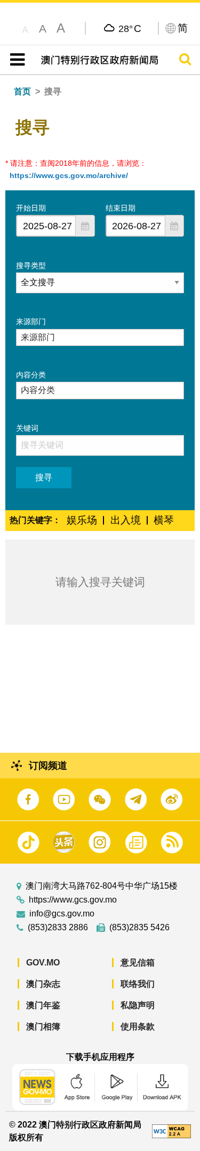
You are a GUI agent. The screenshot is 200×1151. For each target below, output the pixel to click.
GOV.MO (43, 962)
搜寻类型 (31, 265)
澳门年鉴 (43, 1005)
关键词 (27, 428)
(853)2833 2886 (58, 927)
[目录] (15, 59)
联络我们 (138, 983)
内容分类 (31, 375)
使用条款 (138, 1026)
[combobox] (46, 225)
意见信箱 (138, 962)
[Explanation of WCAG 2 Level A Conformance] (171, 1130)
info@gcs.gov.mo (61, 913)
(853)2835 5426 (139, 927)
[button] (85, 225)
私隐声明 (138, 1005)
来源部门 (31, 321)
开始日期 (31, 208)
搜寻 (43, 477)
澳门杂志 (43, 983)
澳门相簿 (43, 1026)
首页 (22, 91)
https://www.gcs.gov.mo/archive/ (69, 175)
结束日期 (120, 208)
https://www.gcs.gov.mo (73, 900)
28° (129, 28)
